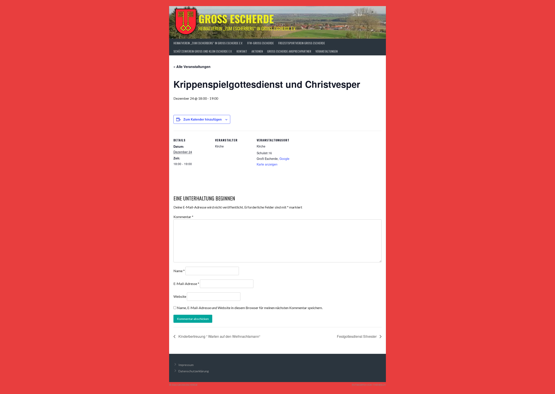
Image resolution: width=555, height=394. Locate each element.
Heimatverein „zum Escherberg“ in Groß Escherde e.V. (208, 43)
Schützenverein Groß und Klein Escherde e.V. (202, 51)
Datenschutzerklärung (193, 371)
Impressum (186, 365)
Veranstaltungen (326, 51)
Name (179, 271)
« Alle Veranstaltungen (192, 66)
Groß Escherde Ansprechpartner (289, 51)
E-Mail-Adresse (186, 283)
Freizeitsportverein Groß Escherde (301, 43)
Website (179, 296)
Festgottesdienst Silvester (357, 336)
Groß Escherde (236, 18)
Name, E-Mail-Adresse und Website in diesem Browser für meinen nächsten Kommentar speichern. (250, 308)
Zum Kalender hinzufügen (202, 119)
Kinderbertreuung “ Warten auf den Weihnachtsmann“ (219, 336)
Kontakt (242, 51)
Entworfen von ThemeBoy (369, 384)
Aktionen (257, 51)
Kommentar (183, 217)
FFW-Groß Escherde (260, 43)
